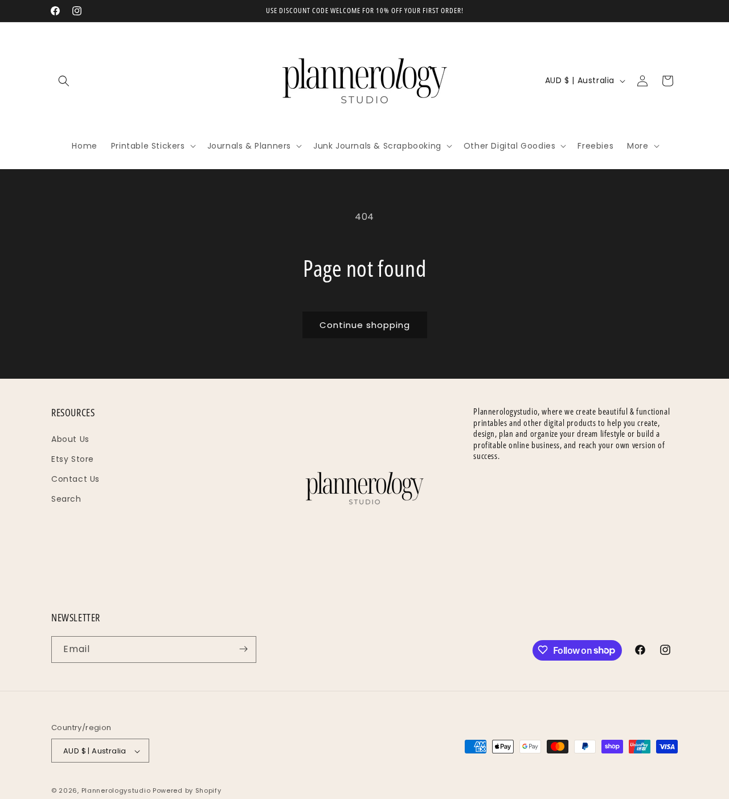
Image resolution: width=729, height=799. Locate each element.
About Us (70, 438)
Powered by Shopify (187, 791)
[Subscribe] (243, 649)
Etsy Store (72, 458)
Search (66, 499)
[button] (63, 80)
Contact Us (75, 478)
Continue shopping (365, 325)
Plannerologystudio (116, 791)
